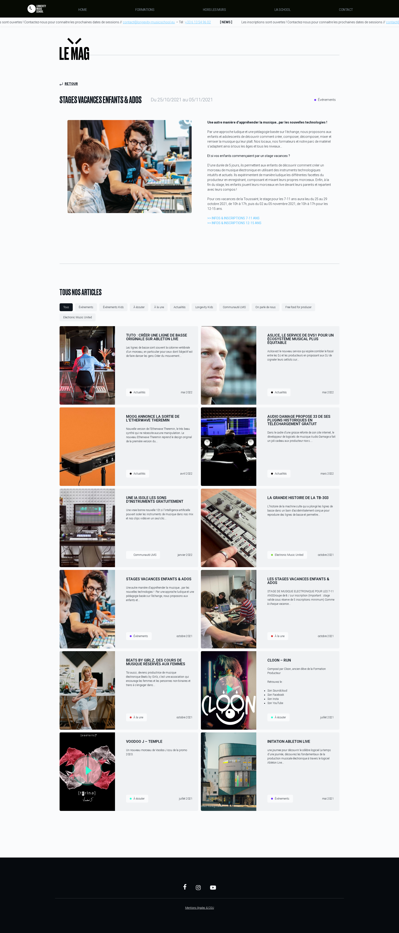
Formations (144, 10)
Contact (346, 10)
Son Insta (273, 699)
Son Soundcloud (277, 690)
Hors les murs (214, 10)
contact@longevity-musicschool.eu (140, 22)
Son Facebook (275, 694)
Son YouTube (275, 703)
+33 (189, 22)
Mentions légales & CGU (199, 907)
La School (283, 10)
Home (82, 10)
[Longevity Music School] (36, 8)
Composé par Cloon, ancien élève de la (290, 669)
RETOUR (71, 84)
